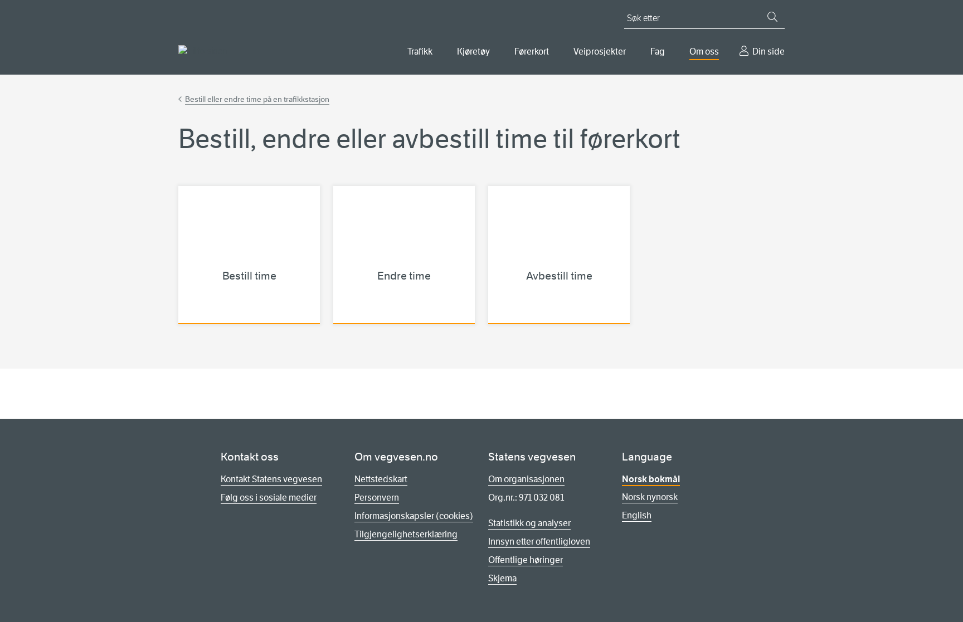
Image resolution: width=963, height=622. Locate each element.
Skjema (502, 578)
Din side (768, 51)
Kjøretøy (473, 51)
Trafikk (419, 51)
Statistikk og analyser (529, 523)
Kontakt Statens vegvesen (271, 479)
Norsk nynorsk (650, 497)
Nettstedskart (380, 479)
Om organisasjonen (526, 479)
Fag (657, 51)
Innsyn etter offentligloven (539, 541)
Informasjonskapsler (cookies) (413, 516)
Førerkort (531, 51)
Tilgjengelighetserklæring (406, 534)
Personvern (376, 497)
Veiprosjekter (599, 51)
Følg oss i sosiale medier (269, 497)
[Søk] (772, 16)
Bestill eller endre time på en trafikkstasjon (257, 99)
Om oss (704, 51)
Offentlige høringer (525, 560)
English (636, 515)
